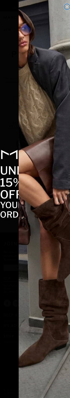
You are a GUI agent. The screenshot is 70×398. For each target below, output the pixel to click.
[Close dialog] (67, 7)
